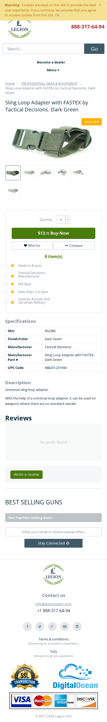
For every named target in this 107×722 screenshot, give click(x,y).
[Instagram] (77, 626)
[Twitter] (39, 626)
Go (94, 48)
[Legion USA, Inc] (19, 27)
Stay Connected (51, 543)
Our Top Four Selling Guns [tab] (30, 517)
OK (57, 15)
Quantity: (46, 219)
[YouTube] (64, 626)
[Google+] (52, 626)
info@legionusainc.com (53, 604)
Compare (76, 245)
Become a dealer (51, 62)
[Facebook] (27, 626)
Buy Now (53, 233)
